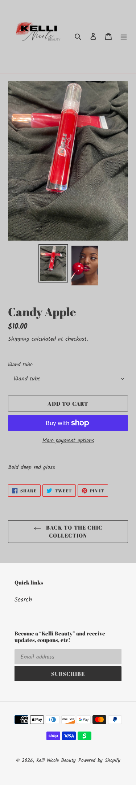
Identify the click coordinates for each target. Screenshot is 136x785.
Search (23, 600)
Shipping (18, 339)
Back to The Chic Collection (73, 531)
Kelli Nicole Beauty (56, 760)
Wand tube (20, 365)
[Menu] (123, 36)
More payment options (68, 441)
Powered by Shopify (99, 760)
